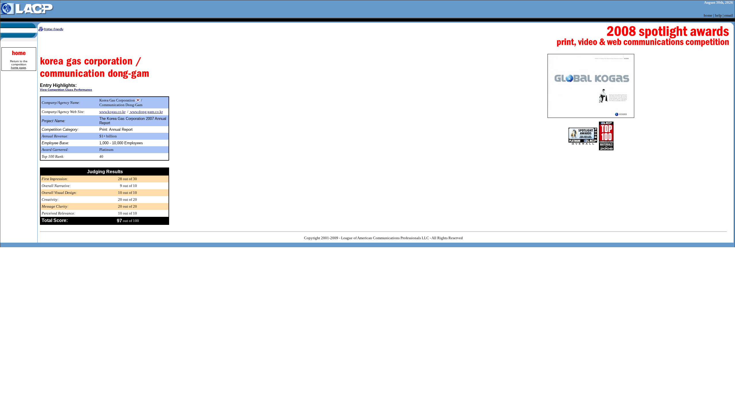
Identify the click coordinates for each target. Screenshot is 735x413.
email (728, 15)
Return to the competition (19, 64)
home (708, 15)
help (718, 15)
